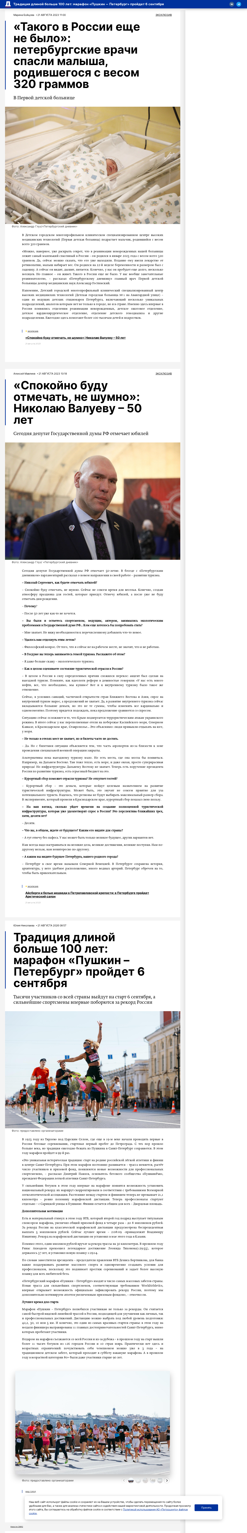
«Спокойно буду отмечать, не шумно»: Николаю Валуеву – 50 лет (75, 337)
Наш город (30, 1492)
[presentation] (124, 1480)
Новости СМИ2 (16, 1527)
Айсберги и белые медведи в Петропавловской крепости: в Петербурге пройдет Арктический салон (87, 894)
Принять (206, 1507)
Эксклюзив (164, 15)
